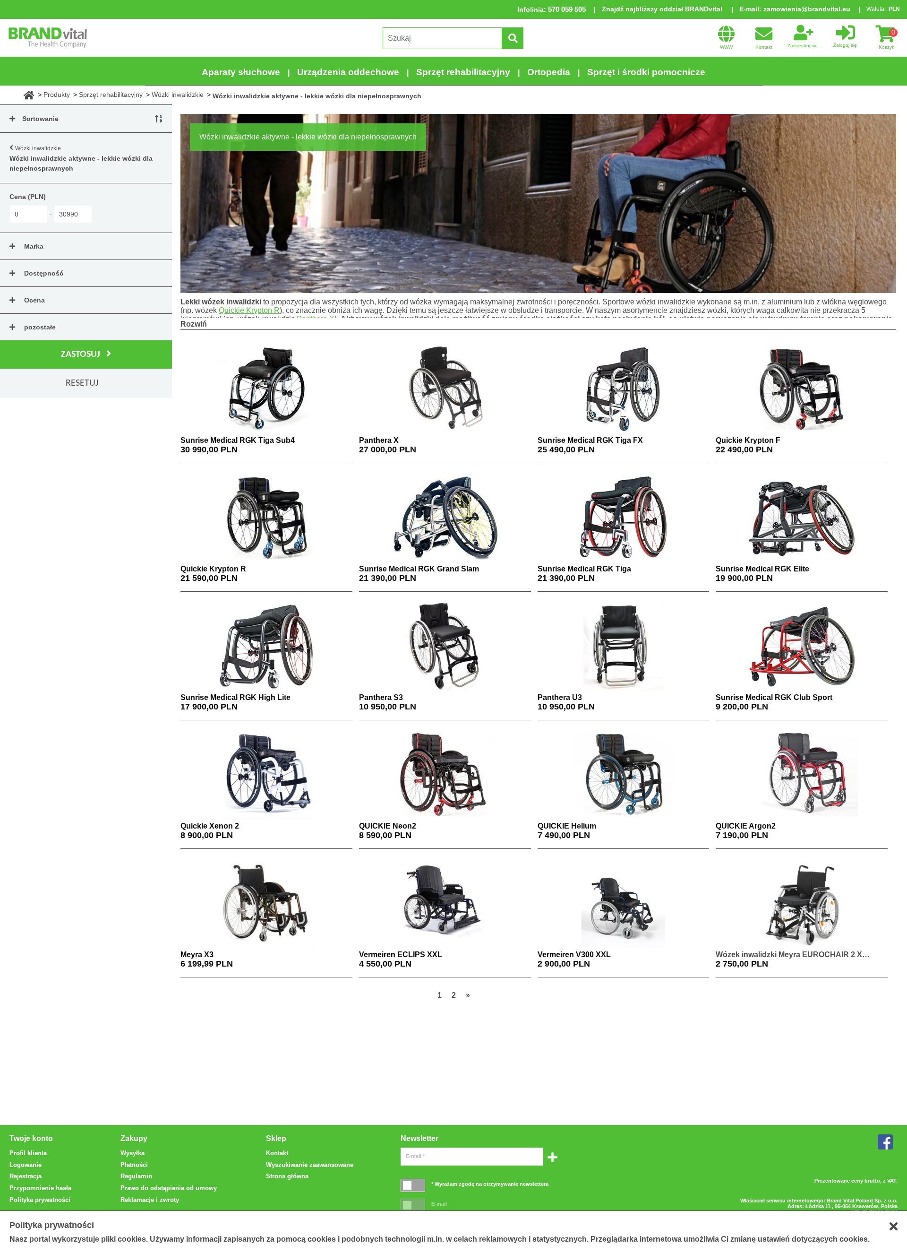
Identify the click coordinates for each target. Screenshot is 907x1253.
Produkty (56, 94)
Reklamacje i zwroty (149, 1199)
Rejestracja (25, 1176)
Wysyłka (132, 1153)
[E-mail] (413, 1205)
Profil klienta (28, 1153)
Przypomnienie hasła (40, 1188)
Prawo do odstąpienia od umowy (168, 1188)
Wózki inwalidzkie (178, 94)
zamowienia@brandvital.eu (806, 9)
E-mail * (415, 1156)
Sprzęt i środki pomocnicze (646, 72)
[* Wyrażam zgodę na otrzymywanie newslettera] (413, 1185)
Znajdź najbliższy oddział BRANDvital (662, 9)
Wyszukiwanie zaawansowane (309, 1164)
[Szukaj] (512, 38)
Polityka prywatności (39, 1199)
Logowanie (25, 1164)
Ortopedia (548, 72)
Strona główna (287, 1176)
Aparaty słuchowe (241, 72)
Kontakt (277, 1153)
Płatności (134, 1164)
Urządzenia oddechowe (348, 72)
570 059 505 (567, 9)
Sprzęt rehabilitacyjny (463, 72)
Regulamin (136, 1176)
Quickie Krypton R (249, 310)
